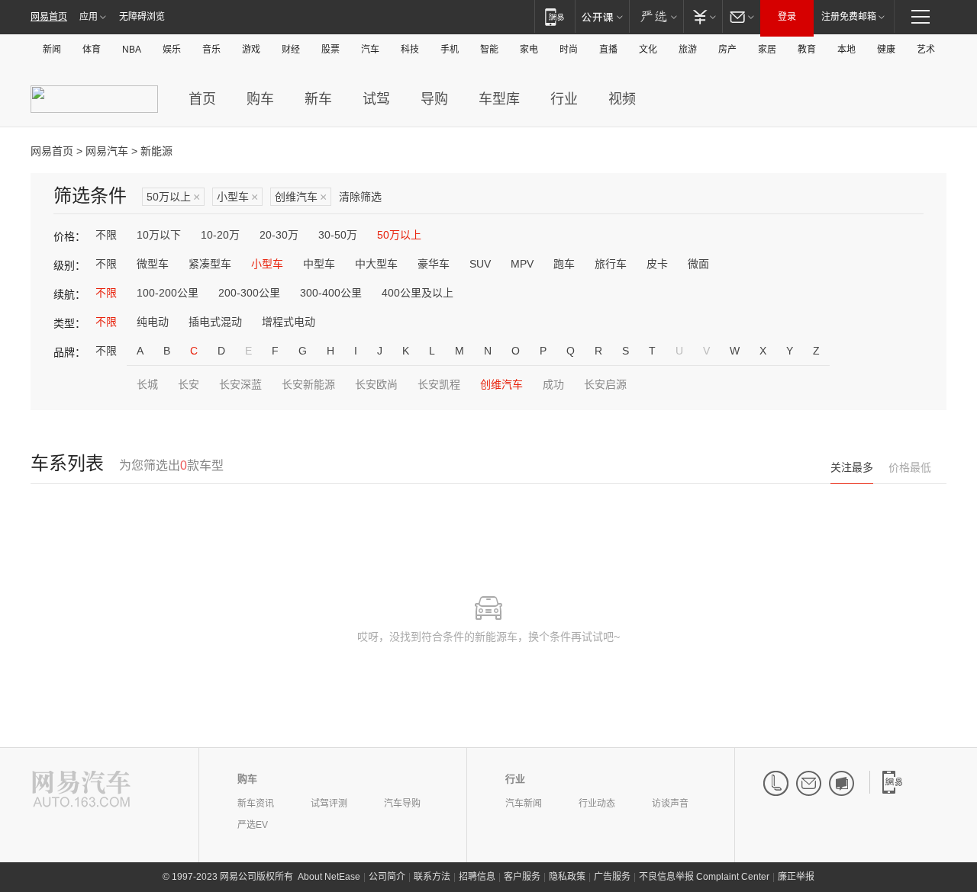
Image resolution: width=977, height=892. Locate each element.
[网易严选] (656, 16)
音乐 (211, 49)
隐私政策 (567, 876)
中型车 (319, 264)
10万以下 (159, 235)
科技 (410, 49)
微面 (698, 264)
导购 (434, 99)
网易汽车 (106, 151)
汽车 (370, 49)
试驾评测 (329, 803)
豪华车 (434, 264)
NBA (131, 49)
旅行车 (611, 264)
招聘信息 (477, 876)
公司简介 (387, 876)
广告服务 (612, 876)
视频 (622, 99)
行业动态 (597, 803)
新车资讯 (255, 803)
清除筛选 (360, 197)
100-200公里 (167, 293)
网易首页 (49, 16)
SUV (480, 264)
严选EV (252, 825)
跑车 (564, 264)
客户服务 (522, 876)
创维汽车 (301, 197)
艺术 (926, 49)
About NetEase (329, 876)
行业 (564, 99)
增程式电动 (288, 322)
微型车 (153, 264)
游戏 (251, 49)
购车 (260, 99)
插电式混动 (215, 322)
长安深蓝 (240, 384)
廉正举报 (796, 876)
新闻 (52, 49)
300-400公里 (331, 293)
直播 (608, 49)
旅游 (688, 49)
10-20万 (220, 235)
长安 (188, 384)
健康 (886, 49)
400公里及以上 (417, 293)
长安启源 (605, 384)
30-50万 (337, 235)
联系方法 (432, 876)
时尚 (568, 49)
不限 (106, 235)
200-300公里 (249, 293)
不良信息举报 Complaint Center (704, 876)
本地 (846, 49)
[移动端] (554, 16)
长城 (147, 384)
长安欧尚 (376, 384)
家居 (767, 49)
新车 (318, 99)
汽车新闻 (523, 803)
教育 (807, 49)
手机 (449, 49)
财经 (291, 49)
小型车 (237, 197)
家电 (529, 49)
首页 (202, 99)
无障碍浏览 (142, 16)
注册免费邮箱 (848, 16)
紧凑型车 (210, 264)
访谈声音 (670, 803)
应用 (88, 16)
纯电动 (153, 322)
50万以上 (173, 197)
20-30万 (279, 235)
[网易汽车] (81, 790)
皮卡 (657, 264)
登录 (787, 16)
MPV (522, 264)
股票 (330, 49)
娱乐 (172, 49)
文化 (648, 49)
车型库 (499, 99)
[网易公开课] (602, 16)
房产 (727, 49)
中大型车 (376, 264)
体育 (91, 49)
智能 (489, 49)
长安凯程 (439, 384)
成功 (553, 384)
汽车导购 (402, 803)
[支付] (702, 16)
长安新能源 (308, 384)
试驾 (376, 99)
